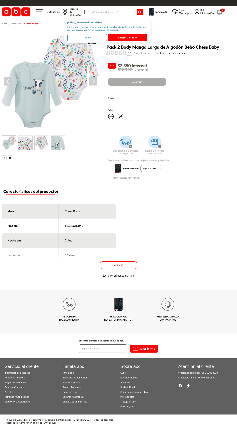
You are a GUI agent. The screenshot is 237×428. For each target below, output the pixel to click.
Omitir (87, 37)
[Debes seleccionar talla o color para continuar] (123, 147)
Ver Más (118, 265)
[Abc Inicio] (15, 12)
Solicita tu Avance (71, 382)
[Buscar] (140, 12)
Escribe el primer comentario (170, 53)
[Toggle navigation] (39, 11)
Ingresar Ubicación (127, 37)
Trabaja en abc (128, 401)
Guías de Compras (14, 387)
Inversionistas (127, 397)
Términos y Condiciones (17, 397)
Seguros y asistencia (73, 397)
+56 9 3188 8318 (209, 373)
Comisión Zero (70, 392)
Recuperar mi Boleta (15, 377)
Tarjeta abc (68, 373)
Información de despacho (17, 373)
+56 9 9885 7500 (206, 377)
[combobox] (151, 168)
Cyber (123, 373)
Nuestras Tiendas (129, 377)
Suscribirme (147, 348)
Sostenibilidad (127, 387)
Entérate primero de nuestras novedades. (101, 340)
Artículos (9, 392)
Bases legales (127, 406)
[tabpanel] (50, 81)
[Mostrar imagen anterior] (8, 81)
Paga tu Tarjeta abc (72, 387)
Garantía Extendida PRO (75, 401)
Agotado (137, 82)
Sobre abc (125, 382)
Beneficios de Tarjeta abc (75, 377)
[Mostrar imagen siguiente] (93, 81)
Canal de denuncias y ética (134, 392)
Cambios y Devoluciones (17, 401)
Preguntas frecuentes (15, 382)
